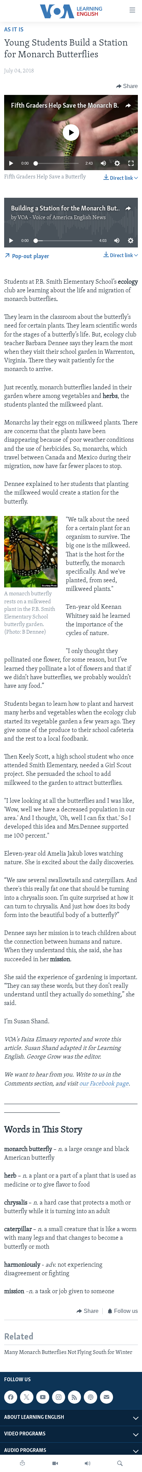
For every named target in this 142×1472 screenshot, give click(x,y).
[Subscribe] (106, 1397)
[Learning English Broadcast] (87, 1463)
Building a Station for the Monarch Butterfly (71, 208)
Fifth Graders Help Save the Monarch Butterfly (75, 106)
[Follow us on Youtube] (42, 1397)
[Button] (127, 86)
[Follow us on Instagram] (58, 1397)
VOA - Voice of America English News (62, 218)
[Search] (120, 1463)
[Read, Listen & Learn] (22, 1463)
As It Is (13, 30)
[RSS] (74, 1397)
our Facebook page (104, 1084)
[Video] (55, 1463)
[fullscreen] (131, 163)
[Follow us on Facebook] (10, 1397)
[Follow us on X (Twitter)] (26, 1397)
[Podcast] (90, 1397)
